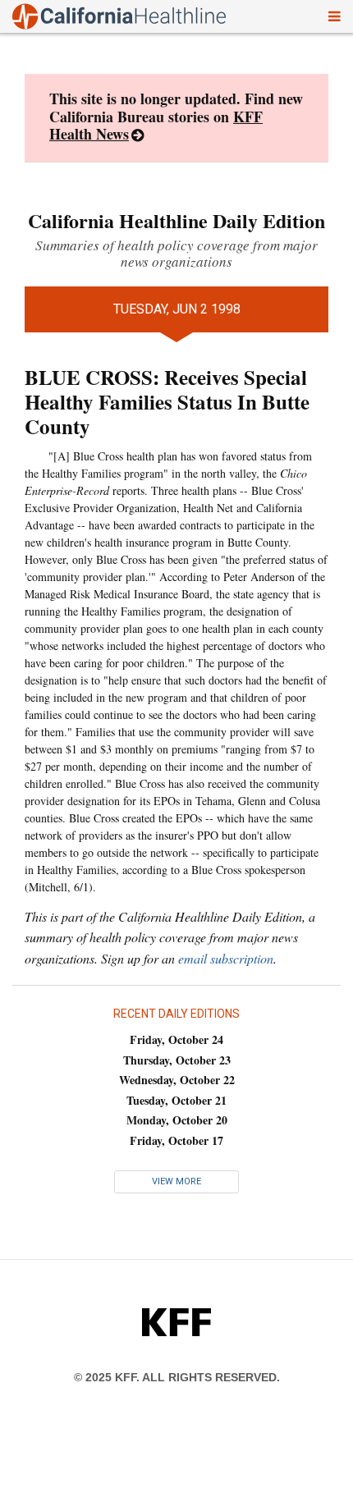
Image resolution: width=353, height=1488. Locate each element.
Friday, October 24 (176, 1039)
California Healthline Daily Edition (176, 220)
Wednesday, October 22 (177, 1079)
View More (176, 1181)
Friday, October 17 (176, 1140)
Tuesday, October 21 (176, 1100)
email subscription (225, 958)
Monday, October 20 (176, 1120)
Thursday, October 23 (177, 1060)
